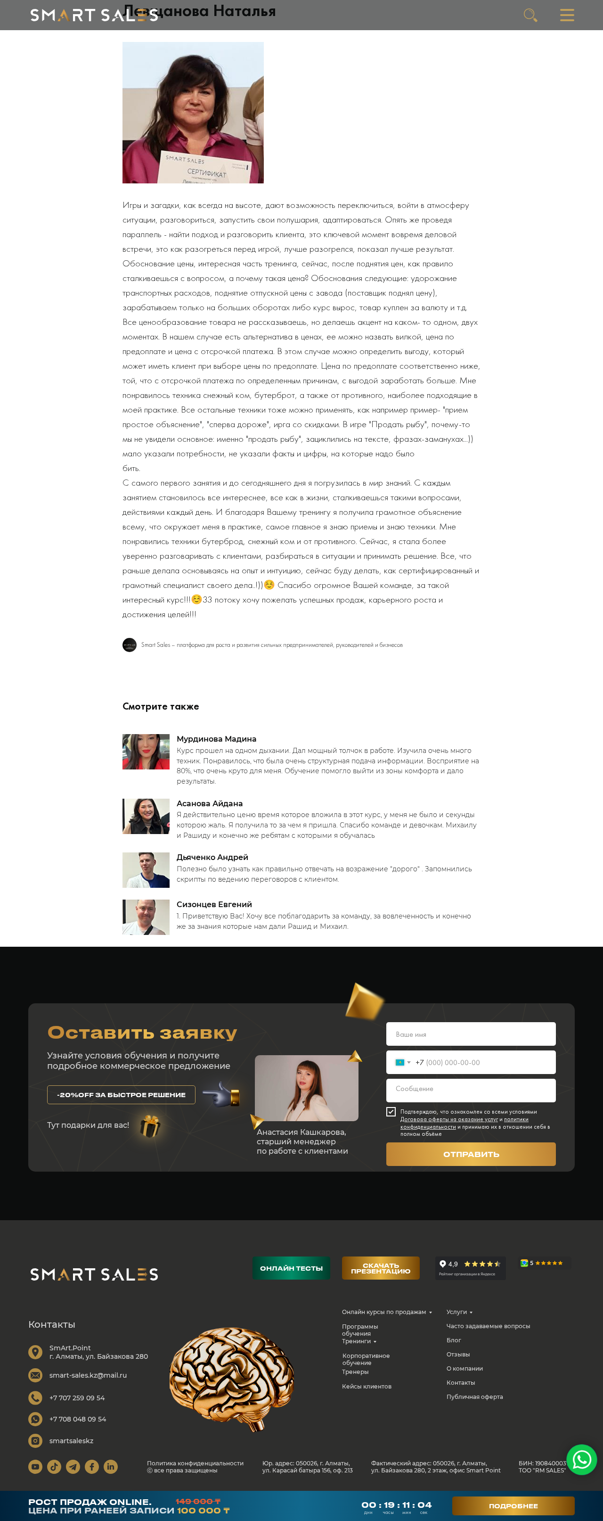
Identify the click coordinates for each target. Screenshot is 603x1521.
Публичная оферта (475, 1396)
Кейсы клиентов (366, 1386)
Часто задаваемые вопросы (488, 1326)
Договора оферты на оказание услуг (449, 1119)
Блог (454, 1340)
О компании (465, 1368)
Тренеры (355, 1371)
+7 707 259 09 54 (77, 1398)
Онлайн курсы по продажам (384, 1311)
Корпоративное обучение (366, 1359)
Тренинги (356, 1341)
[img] (94, 15)
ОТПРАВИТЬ (471, 1154)
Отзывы (458, 1354)
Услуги (457, 1311)
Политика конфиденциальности (195, 1463)
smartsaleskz (71, 1441)
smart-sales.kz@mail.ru (88, 1375)
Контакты (461, 1382)
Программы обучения (360, 1330)
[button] (121, 1094)
